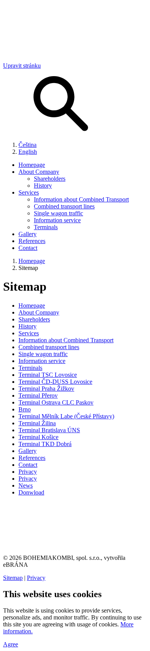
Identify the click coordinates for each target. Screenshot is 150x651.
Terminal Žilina (37, 423)
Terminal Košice (38, 437)
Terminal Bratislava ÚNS (49, 430)
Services (28, 192)
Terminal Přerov (38, 395)
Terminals (46, 227)
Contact (27, 248)
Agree (10, 644)
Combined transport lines (64, 206)
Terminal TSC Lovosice (47, 374)
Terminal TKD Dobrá (45, 444)
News (25, 485)
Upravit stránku (22, 65)
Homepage (31, 165)
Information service (57, 220)
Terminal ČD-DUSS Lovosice (55, 381)
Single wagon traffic (58, 213)
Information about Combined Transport (81, 199)
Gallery (27, 234)
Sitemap (13, 577)
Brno (24, 409)
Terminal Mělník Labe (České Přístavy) (66, 416)
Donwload (31, 492)
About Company (38, 171)
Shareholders (49, 178)
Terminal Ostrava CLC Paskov (55, 402)
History (43, 185)
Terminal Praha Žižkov (46, 388)
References (31, 241)
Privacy (27, 471)
